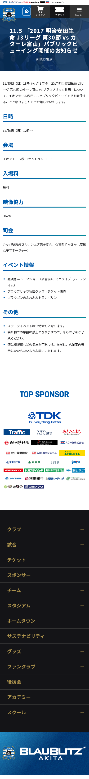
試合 (12, 544)
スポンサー (19, 574)
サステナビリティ (26, 635)
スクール (16, 712)
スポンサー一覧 (57, 2)
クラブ (14, 529)
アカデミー (19, 696)
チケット (16, 559)
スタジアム (19, 605)
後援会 (14, 681)
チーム (14, 590)
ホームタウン (21, 620)
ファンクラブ (21, 666)
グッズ (14, 651)
